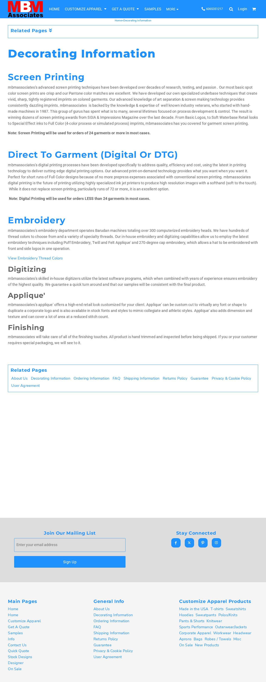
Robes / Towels (218, 639)
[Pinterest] (203, 543)
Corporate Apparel (195, 633)
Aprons (185, 639)
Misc (237, 639)
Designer (15, 662)
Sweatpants (206, 614)
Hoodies (186, 614)
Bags (198, 639)
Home (118, 20)
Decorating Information (50, 378)
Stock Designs (20, 656)
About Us (19, 378)
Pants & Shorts (191, 620)
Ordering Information (92, 378)
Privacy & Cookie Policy (231, 378)
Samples (15, 633)
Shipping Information (142, 378)
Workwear (222, 633)
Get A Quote (19, 627)
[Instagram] (216, 543)
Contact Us (17, 645)
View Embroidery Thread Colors (35, 258)
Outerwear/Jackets (231, 627)
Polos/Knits (228, 614)
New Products (207, 645)
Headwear (242, 633)
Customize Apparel (24, 620)
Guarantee (200, 378)
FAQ (116, 378)
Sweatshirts (236, 608)
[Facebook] (176, 543)
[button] (85, 9)
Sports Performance (196, 627)
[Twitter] (189, 543)
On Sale (15, 668)
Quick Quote (18, 650)
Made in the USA (193, 608)
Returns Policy (175, 378)
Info (11, 639)
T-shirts (217, 608)
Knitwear (214, 620)
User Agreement (25, 385)
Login (242, 9)
